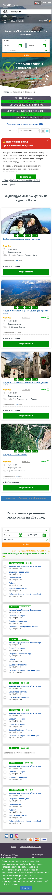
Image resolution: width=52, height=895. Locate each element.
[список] (47, 131)
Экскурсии (16, 11)
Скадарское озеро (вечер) (20, 654)
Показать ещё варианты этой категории (26, 498)
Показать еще (26, 177)
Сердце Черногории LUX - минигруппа (24, 670)
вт (19, 235)
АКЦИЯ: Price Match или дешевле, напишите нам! (26, 101)
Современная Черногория (20, 697)
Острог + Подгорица (17, 724)
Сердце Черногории (17, 616)
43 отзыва (26, 390)
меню (45, 3)
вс (37, 235)
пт (30, 235)
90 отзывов (26, 462)
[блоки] (43, 131)
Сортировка (12, 131)
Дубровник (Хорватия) (18, 589)
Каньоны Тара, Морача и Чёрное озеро (25, 566)
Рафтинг (12, 583)
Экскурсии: (44, 21)
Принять (26, 888)
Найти (26, 55)
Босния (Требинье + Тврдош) (21, 730)
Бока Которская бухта (18, 621)
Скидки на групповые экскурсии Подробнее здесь (26, 114)
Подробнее (21, 72)
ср (23, 235)
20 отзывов (26, 318)
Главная (7, 92)
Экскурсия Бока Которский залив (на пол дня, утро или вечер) (25, 384)
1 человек (8, 539)
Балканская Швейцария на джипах (23, 627)
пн (16, 235)
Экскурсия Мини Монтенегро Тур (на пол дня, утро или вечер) (25, 312)
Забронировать (26, 272)
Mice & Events (17, 21)
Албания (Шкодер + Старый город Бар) (25, 594)
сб (33, 235)
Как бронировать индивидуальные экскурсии (21, 239)
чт (26, 235)
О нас (13, 847)
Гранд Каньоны (15, 577)
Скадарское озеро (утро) (19, 572)
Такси (14, 16)
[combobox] (26, 41)
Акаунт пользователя (30, 847)
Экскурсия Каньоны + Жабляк (15, 455)
